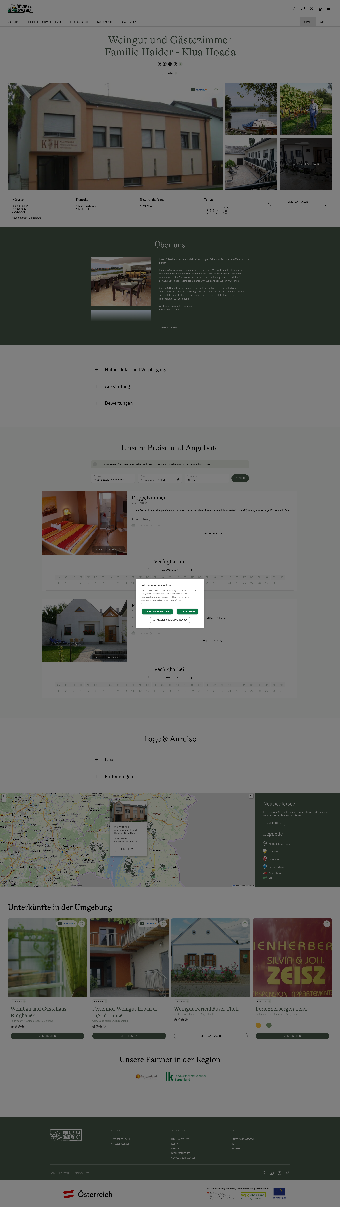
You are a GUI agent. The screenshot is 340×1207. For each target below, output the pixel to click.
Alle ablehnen (187, 612)
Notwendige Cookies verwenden (170, 620)
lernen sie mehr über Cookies (152, 604)
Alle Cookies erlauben (157, 612)
